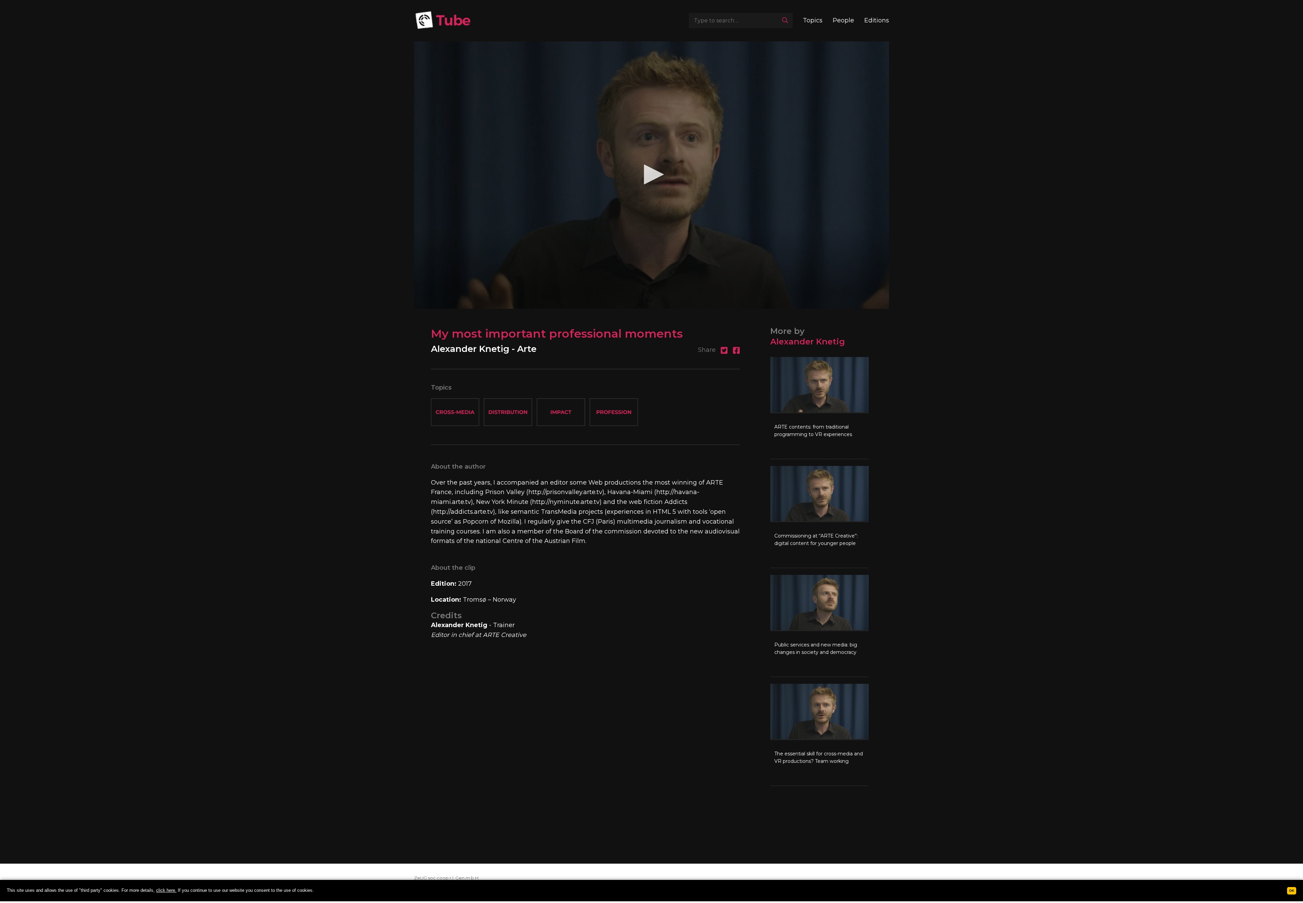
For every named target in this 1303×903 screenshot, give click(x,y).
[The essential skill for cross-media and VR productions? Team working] (819, 735)
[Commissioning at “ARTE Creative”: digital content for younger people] (819, 517)
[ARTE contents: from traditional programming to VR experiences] (819, 408)
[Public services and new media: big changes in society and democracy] (819, 626)
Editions (876, 20)
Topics (813, 20)
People (843, 20)
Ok (1291, 890)
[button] (651, 174)
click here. (166, 890)
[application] (651, 175)
